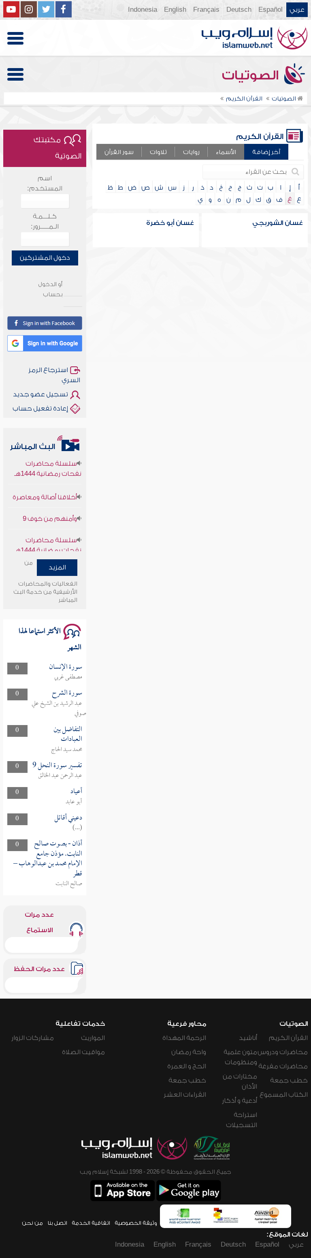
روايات (191, 152)
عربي (297, 9)
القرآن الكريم (288, 1038)
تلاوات (158, 152)
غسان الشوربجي (277, 223)
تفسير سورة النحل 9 (57, 766)
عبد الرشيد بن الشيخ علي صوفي (59, 708)
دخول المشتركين (45, 257)
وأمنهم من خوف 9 (50, 510)
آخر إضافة (266, 152)
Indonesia (142, 9)
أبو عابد (74, 802)
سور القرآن (119, 152)
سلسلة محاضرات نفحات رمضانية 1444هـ (47, 460)
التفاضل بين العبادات (67, 734)
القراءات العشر (185, 1094)
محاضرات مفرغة (283, 1066)
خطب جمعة (289, 1080)
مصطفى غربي (68, 677)
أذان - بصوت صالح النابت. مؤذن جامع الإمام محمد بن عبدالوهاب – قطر (47, 858)
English (175, 9)
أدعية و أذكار (239, 1100)
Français (206, 9)
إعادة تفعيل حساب (40, 408)
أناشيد (248, 1038)
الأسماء (226, 152)
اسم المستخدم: (44, 183)
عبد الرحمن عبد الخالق (60, 775)
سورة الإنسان (65, 667)
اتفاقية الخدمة (91, 1223)
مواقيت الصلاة (83, 1052)
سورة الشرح (67, 693)
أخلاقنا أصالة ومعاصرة (45, 488)
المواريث (93, 1038)
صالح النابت (68, 883)
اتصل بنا (57, 1223)
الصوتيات (252, 75)
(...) (77, 828)
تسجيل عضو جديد (40, 394)
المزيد (57, 567)
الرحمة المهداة (184, 1038)
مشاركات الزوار (32, 1038)
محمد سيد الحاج (66, 749)
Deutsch (238, 9)
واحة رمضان (188, 1052)
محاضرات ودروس (283, 1052)
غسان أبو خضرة (170, 223)
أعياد (76, 792)
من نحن (32, 1223)
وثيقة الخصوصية (136, 1223)
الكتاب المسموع (284, 1094)
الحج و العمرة (186, 1066)
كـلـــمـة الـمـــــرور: (45, 221)
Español (270, 9)
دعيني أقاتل (68, 818)
